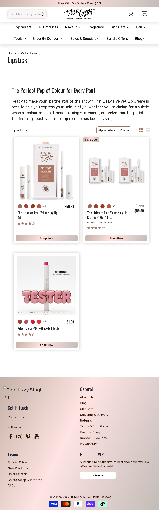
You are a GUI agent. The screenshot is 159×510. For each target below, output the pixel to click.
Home (12, 53)
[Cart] (146, 14)
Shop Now (46, 238)
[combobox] (27, 14)
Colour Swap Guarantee (25, 480)
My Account (89, 444)
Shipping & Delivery (94, 415)
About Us (86, 397)
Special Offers (18, 462)
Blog (139, 38)
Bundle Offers (117, 38)
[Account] (132, 14)
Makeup (71, 27)
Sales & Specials (83, 38)
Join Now (98, 475)
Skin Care (118, 27)
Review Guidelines (93, 438)
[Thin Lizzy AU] (79, 14)
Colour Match (17, 474)
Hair (139, 27)
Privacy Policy (90, 432)
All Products (48, 27)
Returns (86, 420)
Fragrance (96, 27)
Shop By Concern (47, 38)
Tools (18, 38)
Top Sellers (22, 27)
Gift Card (87, 409)
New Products (18, 468)
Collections (29, 53)
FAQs (11, 486)
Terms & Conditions (94, 426)
